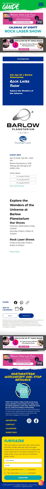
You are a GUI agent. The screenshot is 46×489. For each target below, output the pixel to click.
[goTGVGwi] (29, 420)
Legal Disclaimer (27, 486)
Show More (14, 252)
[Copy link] (27, 302)
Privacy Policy (33, 485)
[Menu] (41, 4)
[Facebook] (15, 302)
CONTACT (10, 424)
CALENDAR (11, 428)
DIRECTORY (11, 432)
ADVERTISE (11, 420)
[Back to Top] (41, 482)
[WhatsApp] (21, 302)
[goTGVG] (36, 420)
